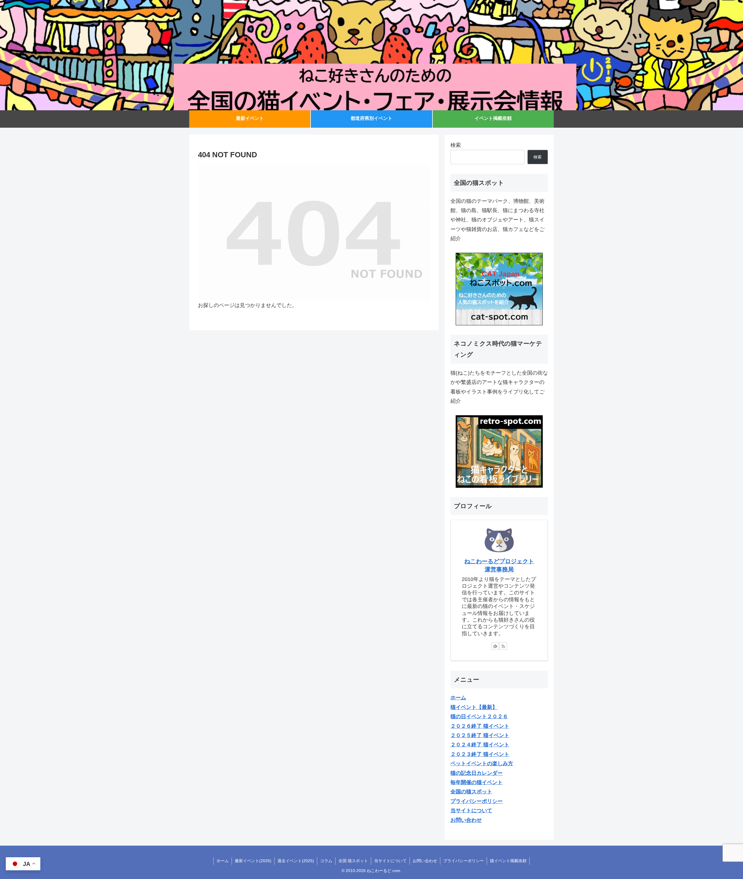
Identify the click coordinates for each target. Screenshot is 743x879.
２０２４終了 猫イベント (479, 745)
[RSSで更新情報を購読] (503, 646)
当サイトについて (390, 860)
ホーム (223, 860)
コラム (326, 860)
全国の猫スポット (471, 792)
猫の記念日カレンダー (476, 773)
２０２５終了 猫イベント (479, 735)
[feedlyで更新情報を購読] (495, 646)
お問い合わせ (425, 860)
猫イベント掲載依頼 (508, 860)
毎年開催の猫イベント (476, 782)
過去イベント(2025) (295, 860)
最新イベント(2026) (253, 860)
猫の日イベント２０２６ (479, 716)
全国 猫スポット (353, 860)
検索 (455, 145)
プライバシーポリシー (463, 860)
